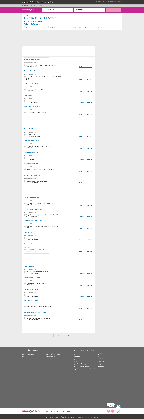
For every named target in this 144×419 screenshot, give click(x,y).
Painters (76, 361)
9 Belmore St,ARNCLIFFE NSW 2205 (37, 181)
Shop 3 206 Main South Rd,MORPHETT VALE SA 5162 (41, 65)
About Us (46, 416)
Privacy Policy (65, 416)
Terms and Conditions (55, 416)
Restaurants (77, 356)
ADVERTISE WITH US (101, 1)
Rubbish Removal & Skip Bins (105, 368)
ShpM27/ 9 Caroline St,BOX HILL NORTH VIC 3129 (40, 158)
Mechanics (100, 358)
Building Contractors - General (81, 366)
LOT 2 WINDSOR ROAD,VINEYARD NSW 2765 (39, 101)
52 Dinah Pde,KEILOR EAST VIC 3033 (37, 238)
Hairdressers (77, 358)
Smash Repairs (101, 366)
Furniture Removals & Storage (81, 364)
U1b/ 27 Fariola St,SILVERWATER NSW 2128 (39, 306)
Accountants (101, 356)
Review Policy (80, 416)
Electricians (77, 354)
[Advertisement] (52, 34)
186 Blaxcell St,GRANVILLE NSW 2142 (37, 272)
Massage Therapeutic (79, 363)
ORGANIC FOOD (52, 26)
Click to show (33, 66)
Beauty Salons (101, 359)
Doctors (76, 353)
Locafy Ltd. (86, 417)
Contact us (97, 416)
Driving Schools (102, 361)
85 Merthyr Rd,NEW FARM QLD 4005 (37, 283)
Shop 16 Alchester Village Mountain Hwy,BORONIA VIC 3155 (42, 215)
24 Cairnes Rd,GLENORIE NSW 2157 (37, 112)
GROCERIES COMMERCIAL (79, 27)
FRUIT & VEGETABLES (78, 26)
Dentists (100, 353)
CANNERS (27, 26)
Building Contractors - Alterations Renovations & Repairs (85, 369)
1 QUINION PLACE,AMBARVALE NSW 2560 (38, 146)
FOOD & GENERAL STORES (103, 26)
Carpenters (100, 363)
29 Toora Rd (32, 134)
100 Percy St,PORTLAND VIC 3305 (37, 89)
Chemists (76, 359)
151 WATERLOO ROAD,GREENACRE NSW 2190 (40, 203)
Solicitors (100, 364)
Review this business (85, 67)
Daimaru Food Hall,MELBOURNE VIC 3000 (38, 318)
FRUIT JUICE (99, 27)
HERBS (26, 27)
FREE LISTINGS (112, 1)
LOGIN (120, 1)
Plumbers (100, 354)
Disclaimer (72, 416)
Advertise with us (89, 416)
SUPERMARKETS (52, 27)
